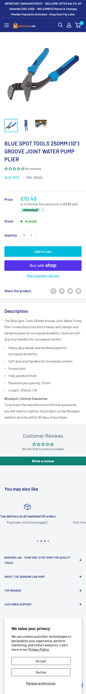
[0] (78, 25)
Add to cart (43, 251)
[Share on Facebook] (53, 291)
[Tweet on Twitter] (70, 291)
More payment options (43, 276)
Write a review (43, 461)
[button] (14, 169)
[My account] (69, 25)
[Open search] (60, 25)
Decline (41, 672)
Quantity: (11, 235)
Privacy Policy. (38, 649)
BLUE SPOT (12, 177)
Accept (41, 661)
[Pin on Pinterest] (62, 291)
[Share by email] (78, 291)
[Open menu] (6, 25)
